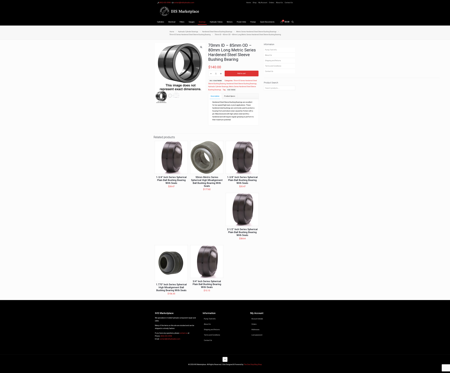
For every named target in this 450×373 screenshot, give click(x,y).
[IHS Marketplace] (178, 11)
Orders (271, 3)
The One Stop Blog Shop (253, 364)
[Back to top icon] (225, 359)
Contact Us (289, 3)
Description (215, 96)
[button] (201, 47)
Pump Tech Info (271, 50)
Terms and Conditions (273, 66)
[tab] (215, 96)
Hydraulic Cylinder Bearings (188, 32)
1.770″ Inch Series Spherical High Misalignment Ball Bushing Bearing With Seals (171, 287)
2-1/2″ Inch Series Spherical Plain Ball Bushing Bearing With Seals (242, 232)
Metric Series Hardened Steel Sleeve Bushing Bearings (256, 32)
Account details (257, 319)
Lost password (256, 335)
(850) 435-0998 (165, 3)
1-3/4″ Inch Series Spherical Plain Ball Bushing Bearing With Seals (171, 180)
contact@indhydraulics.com (184, 3)
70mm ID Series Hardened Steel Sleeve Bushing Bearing (190, 34)
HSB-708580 (231, 90)
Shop (255, 3)
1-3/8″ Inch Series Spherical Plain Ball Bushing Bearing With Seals (242, 180)
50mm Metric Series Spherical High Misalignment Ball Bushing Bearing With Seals (207, 181)
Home (248, 3)
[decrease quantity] (211, 73)
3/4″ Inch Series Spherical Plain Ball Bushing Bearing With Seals (207, 284)
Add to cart (241, 73)
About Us (279, 3)
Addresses (255, 329)
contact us (183, 333)
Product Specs (229, 96)
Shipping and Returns (273, 60)
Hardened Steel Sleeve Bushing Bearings (217, 32)
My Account (262, 3)
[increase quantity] (221, 73)
